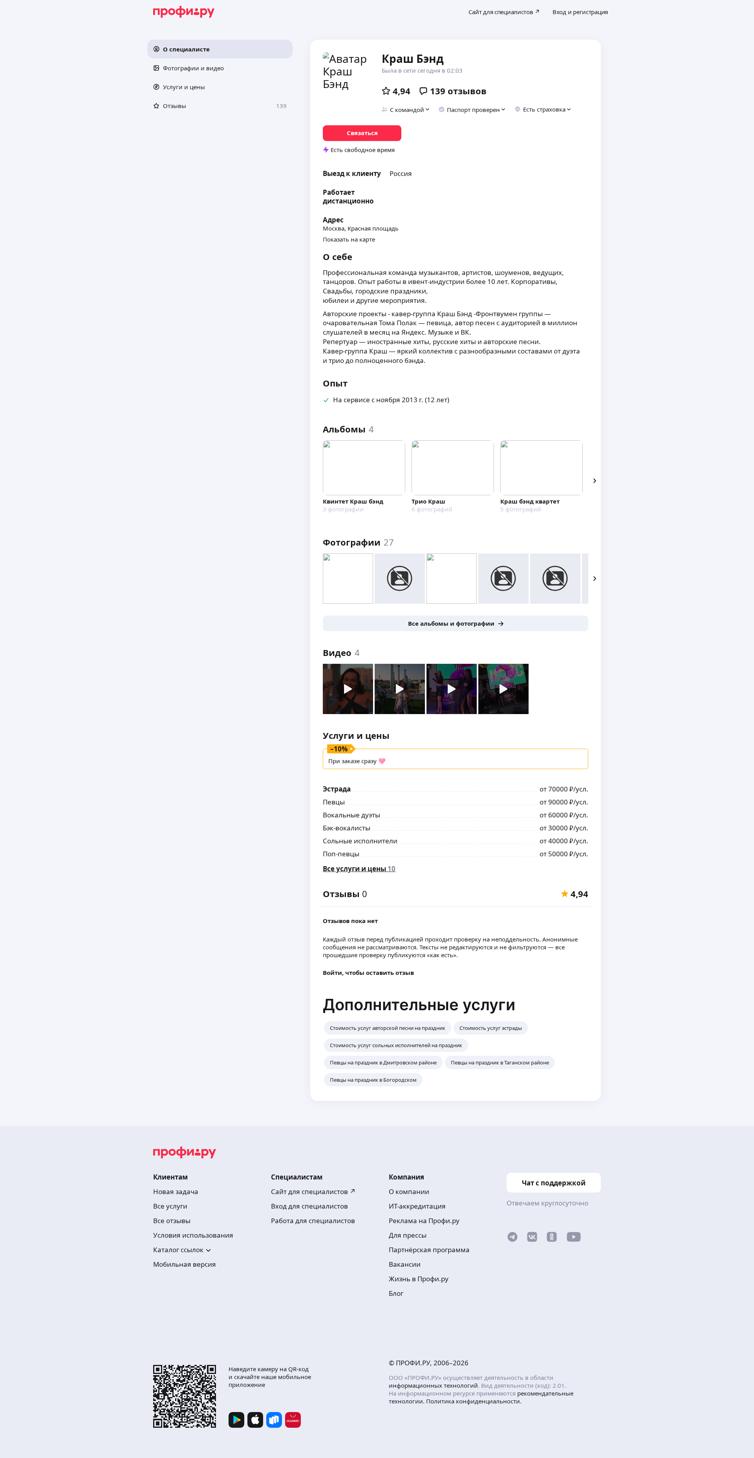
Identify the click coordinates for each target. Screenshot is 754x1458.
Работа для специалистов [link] (313, 1220)
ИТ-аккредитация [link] (417, 1206)
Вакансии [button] (405, 1264)
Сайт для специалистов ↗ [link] (313, 1191)
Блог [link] (396, 1293)
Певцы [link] (334, 801)
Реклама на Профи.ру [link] (424, 1220)
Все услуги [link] (170, 1206)
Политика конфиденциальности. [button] (474, 1401)
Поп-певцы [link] (341, 853)
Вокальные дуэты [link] (351, 814)
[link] (362, 133)
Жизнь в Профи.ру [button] (418, 1278)
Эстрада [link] (337, 788)
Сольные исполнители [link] (360, 840)
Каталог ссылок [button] (178, 1249)
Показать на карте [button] (349, 239)
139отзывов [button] (458, 90)
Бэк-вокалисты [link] (346, 827)
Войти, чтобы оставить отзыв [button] (368, 972)
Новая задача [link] (175, 1191)
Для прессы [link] (407, 1235)
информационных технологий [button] (433, 1385)
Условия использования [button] (193, 1235)
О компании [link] (409, 1191)
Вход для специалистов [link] (309, 1206)
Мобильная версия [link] (184, 1264)
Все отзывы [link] (171, 1220)
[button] (220, 49)
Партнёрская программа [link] (429, 1249)
